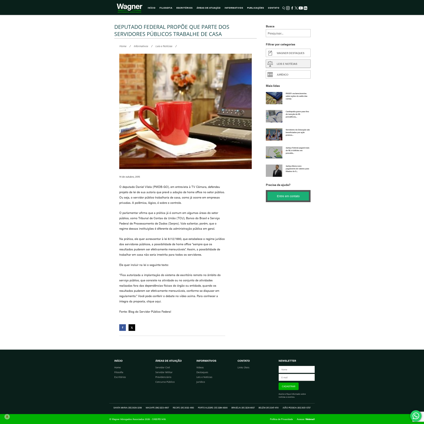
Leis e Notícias (163, 46)
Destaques (202, 372)
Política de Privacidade (281, 419)
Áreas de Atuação (209, 7)
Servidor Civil (162, 367)
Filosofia (165, 7)
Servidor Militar (164, 372)
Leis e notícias (287, 64)
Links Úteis (243, 367)
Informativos (234, 7)
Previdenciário (163, 377)
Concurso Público (165, 381)
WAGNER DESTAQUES (290, 53)
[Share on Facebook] (122, 327)
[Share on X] (132, 327)
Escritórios (184, 7)
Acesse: (306, 419)
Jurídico (282, 74)
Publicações (255, 7)
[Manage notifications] (7, 416)
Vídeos (200, 367)
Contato (273, 7)
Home (122, 46)
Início (152, 7)
